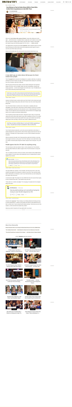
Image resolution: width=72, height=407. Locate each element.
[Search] (63, 2)
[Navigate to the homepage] (9, 2)
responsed (14, 200)
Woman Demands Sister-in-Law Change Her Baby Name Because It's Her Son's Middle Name (23, 227)
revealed (10, 79)
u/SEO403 (25, 45)
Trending (36, 2)
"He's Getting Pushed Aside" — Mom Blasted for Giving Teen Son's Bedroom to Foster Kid (22, 229)
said (13, 177)
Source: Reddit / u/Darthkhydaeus (12, 198)
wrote (19, 181)
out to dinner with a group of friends (18, 38)
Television (30, 2)
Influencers (42, 2)
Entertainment (22, 2)
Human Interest (51, 2)
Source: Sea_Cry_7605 (10, 33)
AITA (33, 43)
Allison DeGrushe (13, 11)
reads (7, 155)
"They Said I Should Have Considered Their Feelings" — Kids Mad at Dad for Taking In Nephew (23, 232)
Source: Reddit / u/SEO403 (10, 97)
